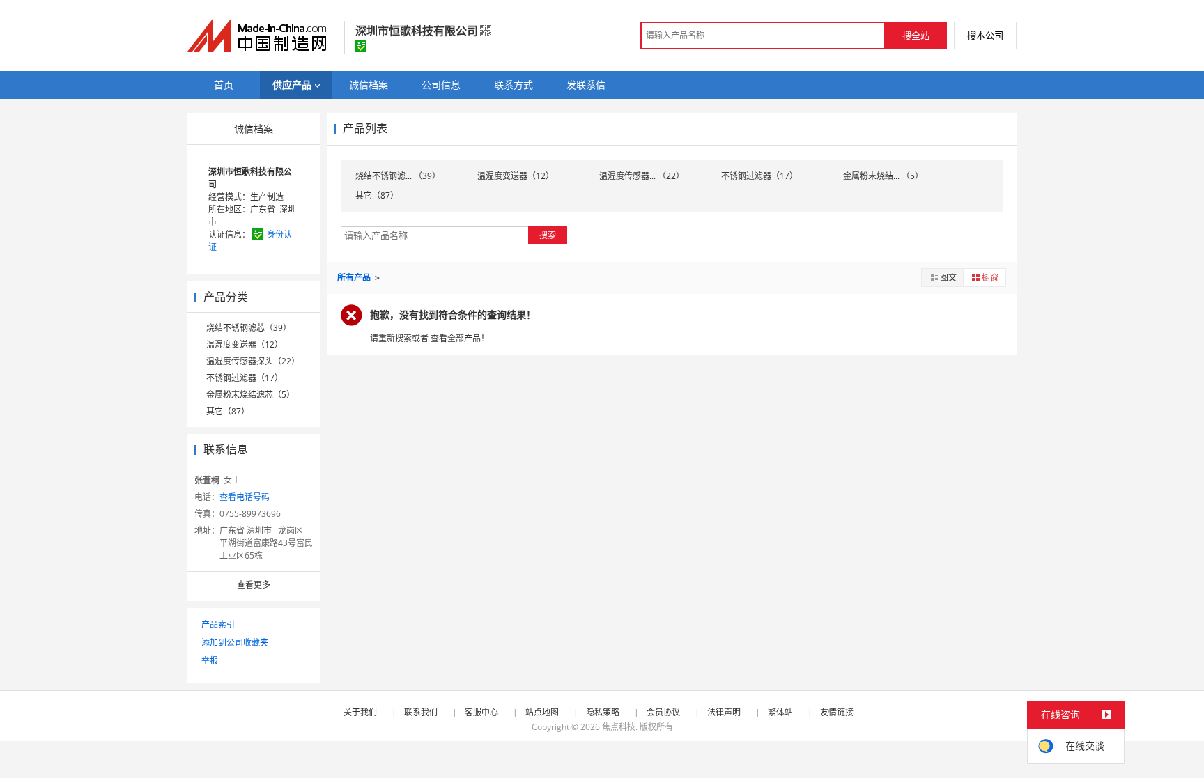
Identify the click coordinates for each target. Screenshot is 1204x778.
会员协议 (663, 712)
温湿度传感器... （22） (641, 176)
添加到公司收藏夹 (234, 642)
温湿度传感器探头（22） (253, 361)
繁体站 (780, 712)
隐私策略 (602, 712)
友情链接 (837, 712)
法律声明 (724, 712)
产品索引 (218, 624)
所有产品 (355, 277)
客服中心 (481, 712)
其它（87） (227, 411)
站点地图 (542, 712)
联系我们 (421, 712)
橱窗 (990, 277)
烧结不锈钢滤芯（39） (248, 328)
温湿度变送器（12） (244, 344)
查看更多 (253, 585)
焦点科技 (618, 727)
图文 (948, 277)
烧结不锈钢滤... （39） (397, 176)
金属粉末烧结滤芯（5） (250, 394)
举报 (209, 661)
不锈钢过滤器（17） (244, 378)
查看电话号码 (244, 497)
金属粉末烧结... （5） (883, 176)
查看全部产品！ (460, 338)
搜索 (547, 235)
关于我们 (360, 712)
